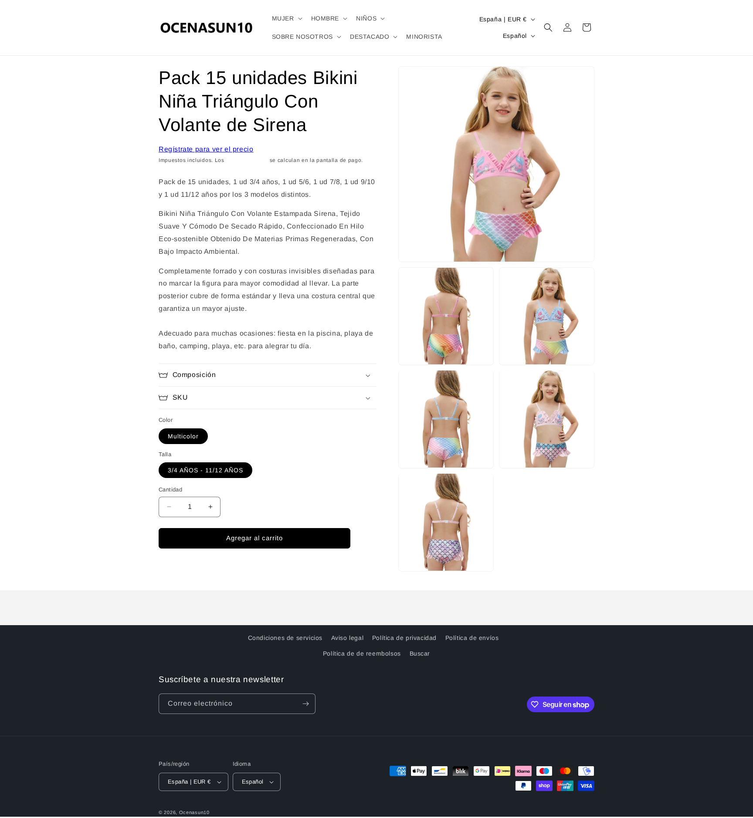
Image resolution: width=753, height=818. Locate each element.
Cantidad (170, 489)
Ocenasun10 (194, 812)
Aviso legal (347, 637)
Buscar (420, 653)
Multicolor (183, 436)
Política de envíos (472, 637)
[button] (286, 18)
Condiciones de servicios (285, 637)
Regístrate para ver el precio (206, 149)
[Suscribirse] (305, 703)
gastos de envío (247, 160)
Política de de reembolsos (362, 653)
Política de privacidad (404, 637)
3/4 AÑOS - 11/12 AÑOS (205, 470)
